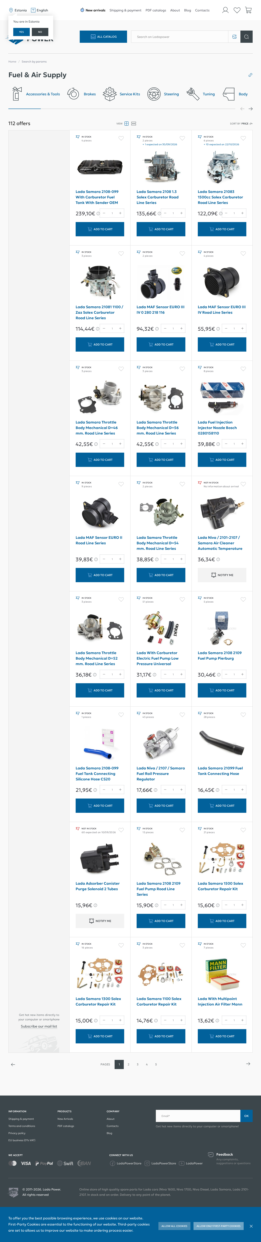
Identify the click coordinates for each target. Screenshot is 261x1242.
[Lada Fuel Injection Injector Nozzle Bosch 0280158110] (222, 397)
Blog (187, 10)
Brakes (90, 94)
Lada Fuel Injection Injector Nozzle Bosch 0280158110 (217, 428)
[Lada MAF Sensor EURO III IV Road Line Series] (222, 282)
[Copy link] (249, 75)
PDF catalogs (156, 10)
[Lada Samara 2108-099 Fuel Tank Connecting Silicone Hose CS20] (100, 743)
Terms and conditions (21, 1126)
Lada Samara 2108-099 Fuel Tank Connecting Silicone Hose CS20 (97, 773)
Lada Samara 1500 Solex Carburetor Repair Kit (220, 886)
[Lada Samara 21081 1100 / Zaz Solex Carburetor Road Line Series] (100, 282)
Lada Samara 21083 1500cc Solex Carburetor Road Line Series (220, 197)
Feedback (224, 1154)
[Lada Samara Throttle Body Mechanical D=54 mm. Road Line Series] (161, 513)
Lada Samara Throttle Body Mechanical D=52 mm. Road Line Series (97, 658)
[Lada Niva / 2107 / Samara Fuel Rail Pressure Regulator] (161, 743)
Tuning (209, 94)
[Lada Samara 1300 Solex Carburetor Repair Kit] (100, 974)
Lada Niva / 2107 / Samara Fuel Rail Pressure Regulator (161, 773)
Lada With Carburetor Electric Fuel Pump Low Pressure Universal (158, 658)
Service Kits (130, 94)
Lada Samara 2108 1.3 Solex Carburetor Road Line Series (158, 197)
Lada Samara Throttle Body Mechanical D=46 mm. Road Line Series (97, 428)
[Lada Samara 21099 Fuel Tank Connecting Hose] (222, 743)
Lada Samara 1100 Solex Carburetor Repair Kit (159, 1001)
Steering (171, 94)
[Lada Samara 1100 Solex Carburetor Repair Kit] (161, 974)
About (175, 10)
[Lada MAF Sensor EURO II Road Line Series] (100, 513)
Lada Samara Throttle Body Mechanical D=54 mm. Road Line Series (158, 543)
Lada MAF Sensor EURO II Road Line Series (99, 540)
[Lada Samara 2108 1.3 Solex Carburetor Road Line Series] (161, 167)
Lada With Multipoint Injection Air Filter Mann (220, 1001)
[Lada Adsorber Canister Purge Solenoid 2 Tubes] (100, 859)
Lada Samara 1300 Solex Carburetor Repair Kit (98, 1001)
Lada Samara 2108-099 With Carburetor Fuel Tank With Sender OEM (97, 197)
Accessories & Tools (43, 94)
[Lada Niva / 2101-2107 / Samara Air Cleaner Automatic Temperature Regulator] (222, 513)
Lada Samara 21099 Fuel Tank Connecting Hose (220, 771)
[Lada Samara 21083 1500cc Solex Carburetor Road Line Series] (222, 167)
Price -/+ (247, 123)
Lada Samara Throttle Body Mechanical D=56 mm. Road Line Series (158, 428)
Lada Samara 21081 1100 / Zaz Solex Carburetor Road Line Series (99, 312)
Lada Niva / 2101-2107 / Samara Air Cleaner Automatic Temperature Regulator (220, 543)
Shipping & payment (125, 10)
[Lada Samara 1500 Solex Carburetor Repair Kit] (222, 859)
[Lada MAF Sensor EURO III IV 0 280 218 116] (161, 282)
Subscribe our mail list (39, 1026)
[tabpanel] (34, 95)
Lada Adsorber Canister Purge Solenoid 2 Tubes (98, 886)
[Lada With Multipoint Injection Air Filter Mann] (222, 974)
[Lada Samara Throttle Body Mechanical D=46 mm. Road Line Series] (100, 397)
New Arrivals (65, 1119)
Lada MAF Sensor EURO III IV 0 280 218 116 (161, 310)
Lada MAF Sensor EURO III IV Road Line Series (222, 310)
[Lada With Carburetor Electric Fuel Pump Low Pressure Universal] (161, 628)
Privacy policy (16, 1133)
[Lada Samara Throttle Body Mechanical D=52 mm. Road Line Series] (100, 628)
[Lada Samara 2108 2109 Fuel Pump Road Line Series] (161, 859)
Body (243, 94)
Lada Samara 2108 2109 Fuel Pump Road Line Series (158, 889)
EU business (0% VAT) (21, 1140)
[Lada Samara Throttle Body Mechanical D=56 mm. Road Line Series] (161, 397)
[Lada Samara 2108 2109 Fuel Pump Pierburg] (222, 628)
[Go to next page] (248, 1064)
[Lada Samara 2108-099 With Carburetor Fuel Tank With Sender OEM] (100, 167)
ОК (246, 1116)
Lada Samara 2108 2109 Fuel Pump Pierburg (220, 655)
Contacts (202, 10)
